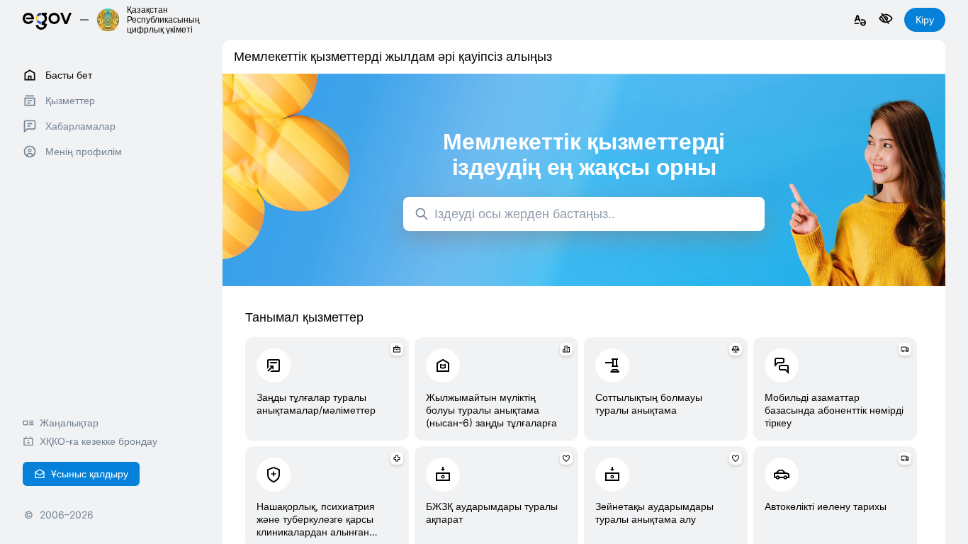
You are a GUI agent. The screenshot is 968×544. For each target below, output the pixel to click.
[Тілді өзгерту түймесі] (860, 21)
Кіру (925, 19)
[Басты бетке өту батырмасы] (47, 19)
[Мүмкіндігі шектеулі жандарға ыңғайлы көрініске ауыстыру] (886, 19)
